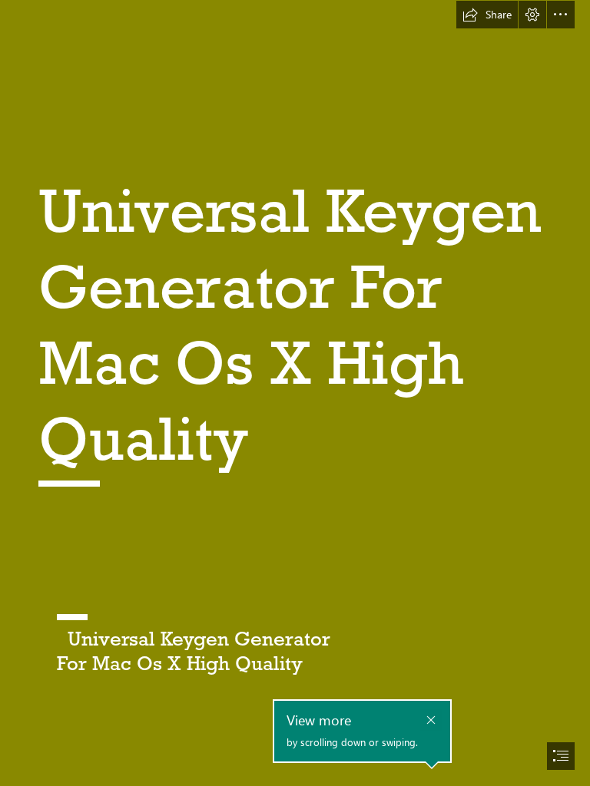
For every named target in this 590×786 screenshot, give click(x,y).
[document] (295, 393)
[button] (487, 14)
